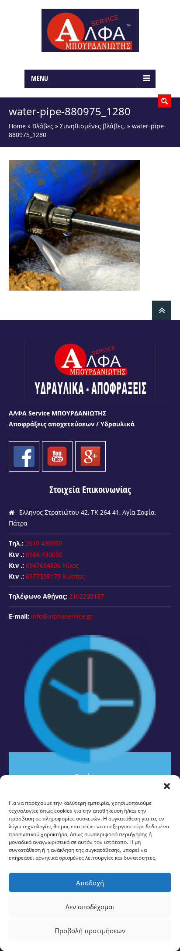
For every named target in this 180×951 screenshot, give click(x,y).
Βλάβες (42, 126)
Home (17, 126)
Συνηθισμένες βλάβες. (92, 126)
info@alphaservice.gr (62, 616)
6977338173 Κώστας (55, 576)
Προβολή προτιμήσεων (90, 930)
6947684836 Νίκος (52, 565)
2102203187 (86, 596)
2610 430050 (43, 543)
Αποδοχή (90, 882)
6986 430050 (44, 554)
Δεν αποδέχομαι (90, 906)
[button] (167, 786)
